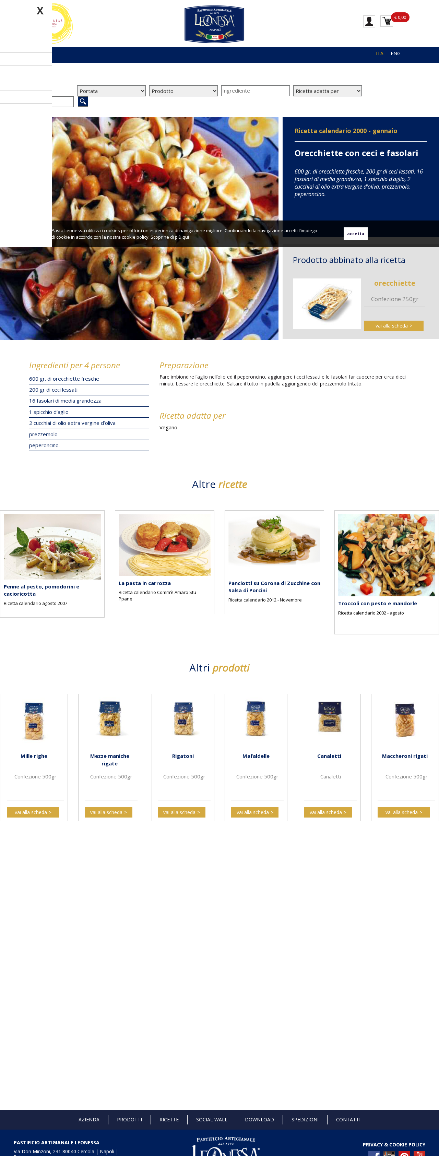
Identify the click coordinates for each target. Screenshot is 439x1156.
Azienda (89, 1119)
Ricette (169, 1119)
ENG (396, 53)
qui (185, 237)
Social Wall (211, 1119)
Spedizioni (305, 1119)
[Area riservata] (369, 20)
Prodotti (129, 1119)
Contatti (348, 1119)
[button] (7, 567)
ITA (379, 53)
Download (259, 1119)
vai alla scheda (392, 325)
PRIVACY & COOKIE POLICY (394, 1144)
